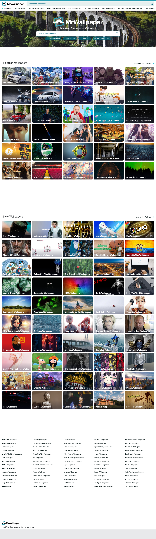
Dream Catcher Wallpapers (103, 486)
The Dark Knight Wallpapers (73, 461)
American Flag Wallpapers (41, 461)
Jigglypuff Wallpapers (101, 483)
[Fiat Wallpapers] (16, 114)
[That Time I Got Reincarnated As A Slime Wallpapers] (47, 76)
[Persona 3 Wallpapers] (78, 133)
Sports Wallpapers (131, 486)
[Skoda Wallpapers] (16, 76)
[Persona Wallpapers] (109, 362)
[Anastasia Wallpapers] (47, 305)
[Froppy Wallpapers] (109, 381)
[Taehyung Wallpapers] (139, 305)
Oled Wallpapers (69, 486)
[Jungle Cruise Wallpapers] (16, 286)
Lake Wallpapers (38, 479)
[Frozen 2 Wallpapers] (47, 152)
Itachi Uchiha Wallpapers (72, 468)
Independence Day (103, 39)
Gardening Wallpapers (40, 439)
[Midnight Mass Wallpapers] (16, 248)
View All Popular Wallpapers (143, 63)
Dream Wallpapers (100, 472)
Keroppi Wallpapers (70, 447)
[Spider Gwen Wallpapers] (139, 95)
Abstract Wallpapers (132, 483)
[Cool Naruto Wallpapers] (109, 133)
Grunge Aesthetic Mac (36, 8)
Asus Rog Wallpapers (40, 450)
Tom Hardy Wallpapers (9, 439)
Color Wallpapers (100, 468)
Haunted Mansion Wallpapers (43, 465)
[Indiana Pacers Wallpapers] (16, 152)
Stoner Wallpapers (100, 454)
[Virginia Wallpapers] (109, 400)
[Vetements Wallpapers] (47, 229)
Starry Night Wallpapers (102, 479)
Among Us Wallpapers (101, 450)
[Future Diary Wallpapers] (78, 324)
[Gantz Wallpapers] (109, 286)
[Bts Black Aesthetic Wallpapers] (139, 114)
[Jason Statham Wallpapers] (139, 324)
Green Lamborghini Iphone (56, 8)
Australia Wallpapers (132, 461)
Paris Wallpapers (7, 457)
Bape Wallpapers (69, 465)
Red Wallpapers (7, 486)
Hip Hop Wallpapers (131, 465)
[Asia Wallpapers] (139, 152)
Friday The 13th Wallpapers (42, 454)
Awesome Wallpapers (9, 475)
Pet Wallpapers (38, 457)
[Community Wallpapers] (16, 170)
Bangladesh (71, 39)
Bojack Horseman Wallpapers (135, 439)
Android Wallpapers (70, 472)
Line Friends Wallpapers (133, 454)
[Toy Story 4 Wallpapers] (109, 170)
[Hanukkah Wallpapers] (78, 229)
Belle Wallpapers (69, 439)
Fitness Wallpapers (131, 479)
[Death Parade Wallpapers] (109, 229)
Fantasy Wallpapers (39, 486)
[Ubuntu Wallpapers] (78, 152)
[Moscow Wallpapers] (109, 267)
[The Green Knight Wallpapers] (78, 267)
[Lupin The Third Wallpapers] (139, 286)
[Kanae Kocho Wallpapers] (139, 133)
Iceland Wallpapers (8, 468)
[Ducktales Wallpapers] (16, 267)
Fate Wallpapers (99, 475)
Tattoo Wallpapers (8, 461)
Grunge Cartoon (20, 8)
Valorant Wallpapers (39, 472)
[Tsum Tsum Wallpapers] (16, 381)
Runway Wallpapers (101, 457)
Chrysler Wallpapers (8, 450)
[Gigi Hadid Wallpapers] (139, 362)
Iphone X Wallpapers (101, 439)
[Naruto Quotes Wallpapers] (139, 76)
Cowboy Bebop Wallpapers (134, 450)
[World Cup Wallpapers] (47, 170)
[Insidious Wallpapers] (47, 343)
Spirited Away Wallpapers (103, 447)
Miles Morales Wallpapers (72, 454)
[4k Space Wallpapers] (47, 324)
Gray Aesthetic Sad (74, 8)
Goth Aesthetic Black (92, 8)
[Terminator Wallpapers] (47, 286)
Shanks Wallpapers (70, 479)
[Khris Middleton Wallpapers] (109, 248)
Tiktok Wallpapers (8, 465)
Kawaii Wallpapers (39, 468)
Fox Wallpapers (69, 483)
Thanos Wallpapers (131, 468)
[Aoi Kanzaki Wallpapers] (78, 170)
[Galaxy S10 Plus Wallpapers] (47, 267)
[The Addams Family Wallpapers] (78, 362)
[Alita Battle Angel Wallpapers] (16, 324)
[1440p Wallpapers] (78, 286)
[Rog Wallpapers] (16, 400)
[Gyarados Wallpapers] (109, 343)
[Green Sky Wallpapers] (139, 170)
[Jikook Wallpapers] (109, 95)
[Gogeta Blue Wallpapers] (47, 133)
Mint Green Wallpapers (40, 483)
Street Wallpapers (70, 475)
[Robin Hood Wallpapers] (139, 343)
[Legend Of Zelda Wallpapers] (78, 400)
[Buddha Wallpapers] (47, 400)
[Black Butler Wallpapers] (109, 305)
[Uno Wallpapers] (139, 229)
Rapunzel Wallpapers (71, 450)
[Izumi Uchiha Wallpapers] (109, 76)
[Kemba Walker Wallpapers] (78, 248)
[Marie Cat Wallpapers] (47, 248)
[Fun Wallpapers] (78, 114)
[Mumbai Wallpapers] (78, 343)
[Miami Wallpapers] (139, 381)
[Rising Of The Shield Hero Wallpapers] (78, 76)
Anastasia (85, 39)
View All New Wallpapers (144, 217)
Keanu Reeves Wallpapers (134, 457)
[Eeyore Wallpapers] (139, 400)
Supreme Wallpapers (9, 479)
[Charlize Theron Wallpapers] (109, 324)
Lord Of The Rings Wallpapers (12, 454)
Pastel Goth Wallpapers (41, 447)
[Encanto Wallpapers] (47, 381)
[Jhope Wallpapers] (16, 133)
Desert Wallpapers (131, 475)
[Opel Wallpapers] (47, 95)
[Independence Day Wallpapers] (78, 305)
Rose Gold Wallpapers (101, 465)
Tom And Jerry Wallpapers (42, 443)
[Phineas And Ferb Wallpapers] (47, 362)
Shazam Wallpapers (132, 443)
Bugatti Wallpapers (8, 483)
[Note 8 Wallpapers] (16, 229)
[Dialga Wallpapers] (16, 95)
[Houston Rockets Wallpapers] (16, 343)
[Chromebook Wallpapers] (139, 267)
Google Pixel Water (108, 8)
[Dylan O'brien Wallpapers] (47, 114)
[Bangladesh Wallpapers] (16, 305)
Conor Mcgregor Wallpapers (73, 443)
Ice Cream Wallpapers (101, 461)
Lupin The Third (54, 39)
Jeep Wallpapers (100, 443)
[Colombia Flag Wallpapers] (139, 248)
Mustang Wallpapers (9, 472)
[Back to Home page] (13, 3)
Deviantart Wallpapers (132, 447)
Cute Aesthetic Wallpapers (134, 472)
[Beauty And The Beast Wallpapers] (16, 362)
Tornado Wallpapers (9, 443)
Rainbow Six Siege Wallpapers (74, 457)
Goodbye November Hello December (130, 8)
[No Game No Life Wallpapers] (109, 114)
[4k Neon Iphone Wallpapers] (78, 95)
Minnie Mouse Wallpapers (41, 475)
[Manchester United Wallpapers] (109, 152)
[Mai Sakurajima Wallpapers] (78, 381)
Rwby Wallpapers (8, 447)
